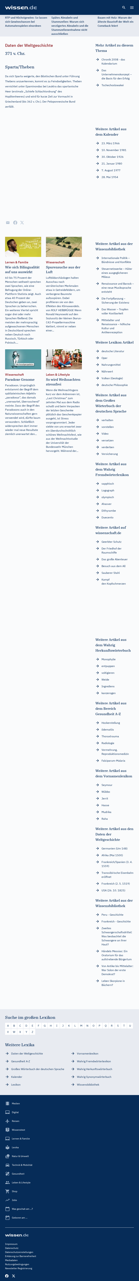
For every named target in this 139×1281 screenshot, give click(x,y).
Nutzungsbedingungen (17, 1264)
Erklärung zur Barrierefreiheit (20, 1256)
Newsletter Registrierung (18, 1268)
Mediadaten (11, 1260)
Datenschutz (11, 1248)
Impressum (11, 1244)
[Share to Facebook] (15, 223)
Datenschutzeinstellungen (19, 1252)
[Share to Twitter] (22, 223)
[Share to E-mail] (8, 223)
